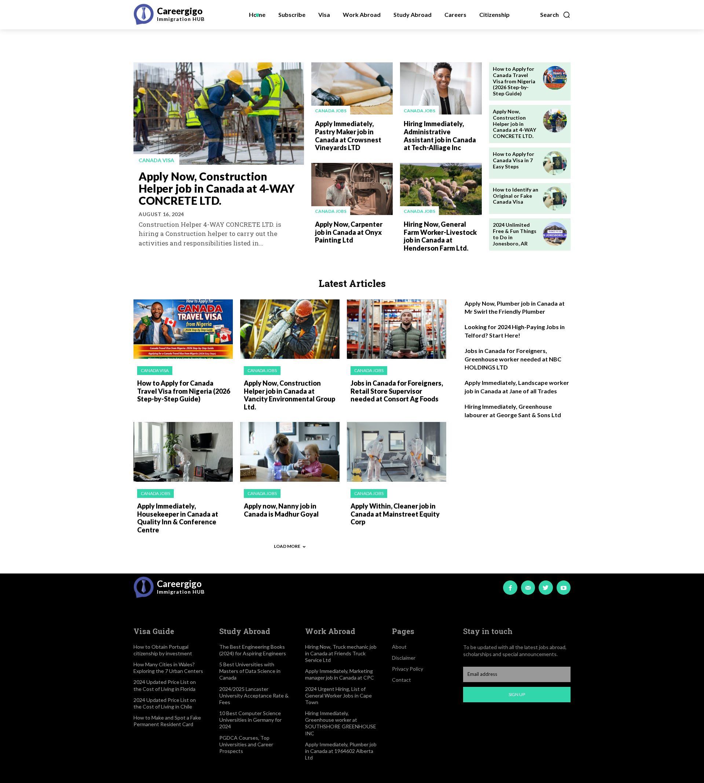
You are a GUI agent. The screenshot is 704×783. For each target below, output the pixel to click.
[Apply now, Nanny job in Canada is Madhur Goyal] (290, 452)
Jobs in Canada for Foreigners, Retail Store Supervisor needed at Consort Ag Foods (397, 391)
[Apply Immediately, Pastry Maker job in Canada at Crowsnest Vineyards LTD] (352, 88)
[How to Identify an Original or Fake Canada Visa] (555, 199)
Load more (287, 546)
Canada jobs (330, 110)
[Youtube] (564, 587)
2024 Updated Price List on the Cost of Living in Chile (164, 703)
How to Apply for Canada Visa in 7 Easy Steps (513, 160)
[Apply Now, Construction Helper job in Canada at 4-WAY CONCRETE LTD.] (218, 113)
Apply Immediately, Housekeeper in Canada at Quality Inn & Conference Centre (177, 518)
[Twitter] (546, 587)
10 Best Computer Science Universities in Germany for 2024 (250, 719)
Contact (401, 680)
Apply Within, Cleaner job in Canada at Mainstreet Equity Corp (395, 514)
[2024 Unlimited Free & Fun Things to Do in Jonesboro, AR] (555, 234)
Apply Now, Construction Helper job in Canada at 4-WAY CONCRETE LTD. (216, 188)
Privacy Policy (407, 669)
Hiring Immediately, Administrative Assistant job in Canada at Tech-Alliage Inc (440, 136)
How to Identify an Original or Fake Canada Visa (515, 195)
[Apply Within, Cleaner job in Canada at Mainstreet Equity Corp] (396, 452)
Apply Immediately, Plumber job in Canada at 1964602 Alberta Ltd (341, 751)
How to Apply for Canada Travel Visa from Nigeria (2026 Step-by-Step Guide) (514, 81)
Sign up (517, 694)
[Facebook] (510, 587)
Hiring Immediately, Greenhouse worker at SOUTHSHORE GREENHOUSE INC (340, 723)
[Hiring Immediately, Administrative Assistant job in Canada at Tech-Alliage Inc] (440, 88)
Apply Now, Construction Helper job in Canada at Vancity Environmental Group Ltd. (289, 395)
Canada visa (156, 160)
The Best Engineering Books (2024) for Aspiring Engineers (252, 650)
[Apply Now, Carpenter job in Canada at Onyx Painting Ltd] (352, 189)
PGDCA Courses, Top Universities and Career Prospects (246, 744)
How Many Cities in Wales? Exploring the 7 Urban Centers (168, 667)
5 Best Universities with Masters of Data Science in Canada (249, 671)
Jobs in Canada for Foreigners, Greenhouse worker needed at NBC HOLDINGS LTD (513, 359)
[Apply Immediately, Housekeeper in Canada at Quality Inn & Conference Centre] (183, 452)
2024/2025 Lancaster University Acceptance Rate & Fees (254, 695)
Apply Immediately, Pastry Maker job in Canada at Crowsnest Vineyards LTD (348, 136)
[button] (555, 14)
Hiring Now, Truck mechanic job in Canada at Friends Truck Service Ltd (341, 653)
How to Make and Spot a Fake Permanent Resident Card (167, 720)
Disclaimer (403, 658)
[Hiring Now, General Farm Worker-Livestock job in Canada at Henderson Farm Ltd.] (440, 189)
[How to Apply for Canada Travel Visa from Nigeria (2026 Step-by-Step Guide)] (555, 78)
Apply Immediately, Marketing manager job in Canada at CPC (339, 674)
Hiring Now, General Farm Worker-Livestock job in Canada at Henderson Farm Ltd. (440, 236)
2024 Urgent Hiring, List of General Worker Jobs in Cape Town (338, 695)
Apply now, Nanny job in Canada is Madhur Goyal (281, 510)
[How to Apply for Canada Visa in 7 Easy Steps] (555, 163)
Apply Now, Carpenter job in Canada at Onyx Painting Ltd (348, 232)
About (399, 647)
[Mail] (528, 587)
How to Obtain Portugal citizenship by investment (162, 650)
